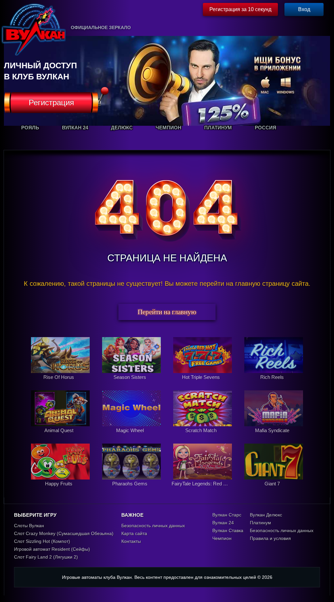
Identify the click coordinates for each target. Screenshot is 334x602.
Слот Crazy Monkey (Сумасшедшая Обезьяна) (64, 533)
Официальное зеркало (101, 27)
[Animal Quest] (61, 437)
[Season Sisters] (132, 384)
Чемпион (222, 538)
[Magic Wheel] (132, 437)
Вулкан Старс (226, 514)
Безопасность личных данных (153, 525)
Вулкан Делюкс (266, 514)
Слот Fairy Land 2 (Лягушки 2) (46, 557)
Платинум (260, 522)
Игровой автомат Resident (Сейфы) (52, 549)
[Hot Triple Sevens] (203, 384)
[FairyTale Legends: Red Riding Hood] (203, 490)
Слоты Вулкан (29, 525)
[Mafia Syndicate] (274, 437)
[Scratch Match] (203, 437)
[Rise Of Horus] (61, 384)
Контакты (131, 541)
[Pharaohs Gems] (132, 490)
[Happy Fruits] (61, 490)
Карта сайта (134, 533)
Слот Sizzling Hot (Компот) (42, 541)
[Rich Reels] (274, 384)
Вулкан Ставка (227, 530)
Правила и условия (270, 538)
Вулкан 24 (223, 522)
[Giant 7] (274, 490)
